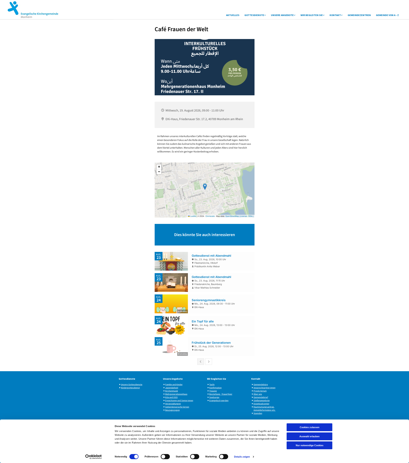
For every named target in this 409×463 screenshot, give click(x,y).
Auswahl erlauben (309, 436)
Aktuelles (232, 15)
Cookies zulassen (309, 427)
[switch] (165, 456)
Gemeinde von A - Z (387, 15)
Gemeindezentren (359, 15)
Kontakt (335, 15)
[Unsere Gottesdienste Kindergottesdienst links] (265, 15)
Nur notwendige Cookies (309, 445)
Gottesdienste (254, 15)
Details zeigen (242, 456)
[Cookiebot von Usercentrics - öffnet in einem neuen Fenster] (94, 456)
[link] (255, 15)
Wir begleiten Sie (312, 15)
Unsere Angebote (282, 15)
